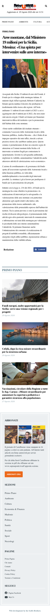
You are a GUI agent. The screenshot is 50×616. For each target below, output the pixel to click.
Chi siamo (8, 562)
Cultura (37, 22)
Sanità (8, 525)
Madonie (9, 514)
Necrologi (9, 541)
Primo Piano (8, 22)
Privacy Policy (10, 570)
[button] (39, 249)
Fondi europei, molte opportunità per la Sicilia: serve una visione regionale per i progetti (22, 308)
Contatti (8, 566)
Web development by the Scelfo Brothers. (25, 610)
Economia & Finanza (14, 509)
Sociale (8, 530)
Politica (8, 519)
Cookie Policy (10, 574)
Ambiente (23, 22)
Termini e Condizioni (12, 578)
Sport (7, 535)
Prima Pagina (9, 559)
